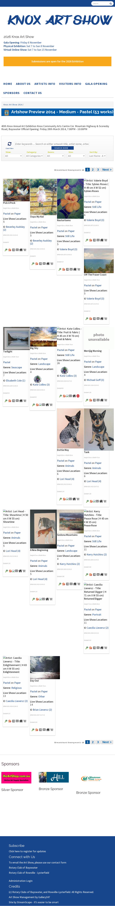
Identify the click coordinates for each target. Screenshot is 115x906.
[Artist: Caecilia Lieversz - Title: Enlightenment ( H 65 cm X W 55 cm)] (15, 663)
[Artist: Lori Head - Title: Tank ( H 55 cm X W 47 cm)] (99, 429)
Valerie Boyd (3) (68, 249)
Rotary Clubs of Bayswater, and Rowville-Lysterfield (41, 892)
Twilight (7, 351)
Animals (69, 465)
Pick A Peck (9, 203)
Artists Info (44, 84)
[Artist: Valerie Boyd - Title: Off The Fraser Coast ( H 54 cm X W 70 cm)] (99, 260)
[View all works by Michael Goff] (91, 399)
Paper (17, 213)
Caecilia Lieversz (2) (98, 627)
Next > (107, 169)
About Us (23, 84)
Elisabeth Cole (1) (15, 380)
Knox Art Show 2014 (13, 104)
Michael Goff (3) (95, 380)
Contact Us (33, 93)
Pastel (6, 213)
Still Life (69, 236)
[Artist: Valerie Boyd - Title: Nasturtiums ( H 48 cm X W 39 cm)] (72, 198)
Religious (16, 688)
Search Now (62, 148)
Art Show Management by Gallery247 (29, 897)
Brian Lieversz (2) (42, 709)
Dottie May (63, 450)
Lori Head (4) (67, 479)
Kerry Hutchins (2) (70, 564)
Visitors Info (70, 84)
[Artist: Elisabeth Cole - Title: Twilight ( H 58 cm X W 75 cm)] (18, 338)
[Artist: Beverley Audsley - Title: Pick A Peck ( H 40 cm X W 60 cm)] (18, 189)
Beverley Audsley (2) (14, 228)
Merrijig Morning (93, 351)
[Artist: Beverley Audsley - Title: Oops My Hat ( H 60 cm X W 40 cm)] (45, 196)
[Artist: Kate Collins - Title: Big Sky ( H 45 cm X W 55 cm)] (45, 336)
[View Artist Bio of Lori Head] (67, 498)
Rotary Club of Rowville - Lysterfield (29, 872)
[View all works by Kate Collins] (35, 379)
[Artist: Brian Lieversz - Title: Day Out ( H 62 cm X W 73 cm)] (45, 667)
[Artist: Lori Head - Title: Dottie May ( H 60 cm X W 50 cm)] (72, 428)
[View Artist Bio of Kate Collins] (40, 404)
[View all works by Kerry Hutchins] (64, 583)
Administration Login (20, 880)
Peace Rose (90, 525)
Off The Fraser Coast (95, 274)
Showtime (9, 521)
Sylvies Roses (91, 191)
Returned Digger (93, 598)
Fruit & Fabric (64, 339)
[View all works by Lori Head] (64, 498)
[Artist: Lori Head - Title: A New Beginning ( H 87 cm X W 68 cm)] (45, 528)
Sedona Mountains (67, 535)
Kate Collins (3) (41, 384)
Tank (86, 452)
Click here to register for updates (27, 851)
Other (41, 696)
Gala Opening (96, 84)
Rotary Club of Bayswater (23, 867)
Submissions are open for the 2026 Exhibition (57, 61)
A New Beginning (39, 550)
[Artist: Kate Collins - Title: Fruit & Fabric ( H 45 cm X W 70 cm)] (69, 332)
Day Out (34, 680)
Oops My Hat (37, 216)
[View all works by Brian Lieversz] (37, 729)
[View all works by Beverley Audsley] (10, 249)
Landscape (44, 364)
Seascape (16, 367)
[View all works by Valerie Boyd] (64, 269)
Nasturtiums (64, 220)
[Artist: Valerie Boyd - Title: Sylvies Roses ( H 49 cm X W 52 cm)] (96, 184)
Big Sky (34, 348)
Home (7, 84)
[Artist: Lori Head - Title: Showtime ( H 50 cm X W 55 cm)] (15, 514)
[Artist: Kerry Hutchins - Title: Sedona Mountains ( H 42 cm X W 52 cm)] (72, 521)
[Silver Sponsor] (16, 777)
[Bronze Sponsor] (54, 777)
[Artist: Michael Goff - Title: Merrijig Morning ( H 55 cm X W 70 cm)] (87, 399)
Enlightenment (11, 672)
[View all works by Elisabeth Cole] (10, 400)
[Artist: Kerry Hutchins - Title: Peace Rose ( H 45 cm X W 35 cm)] (96, 516)
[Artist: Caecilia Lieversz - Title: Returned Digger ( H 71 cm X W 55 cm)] (96, 589)
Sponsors (11, 93)
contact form (58, 862)
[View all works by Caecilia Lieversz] (91, 647)
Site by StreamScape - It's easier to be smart (34, 902)
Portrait (96, 614)
